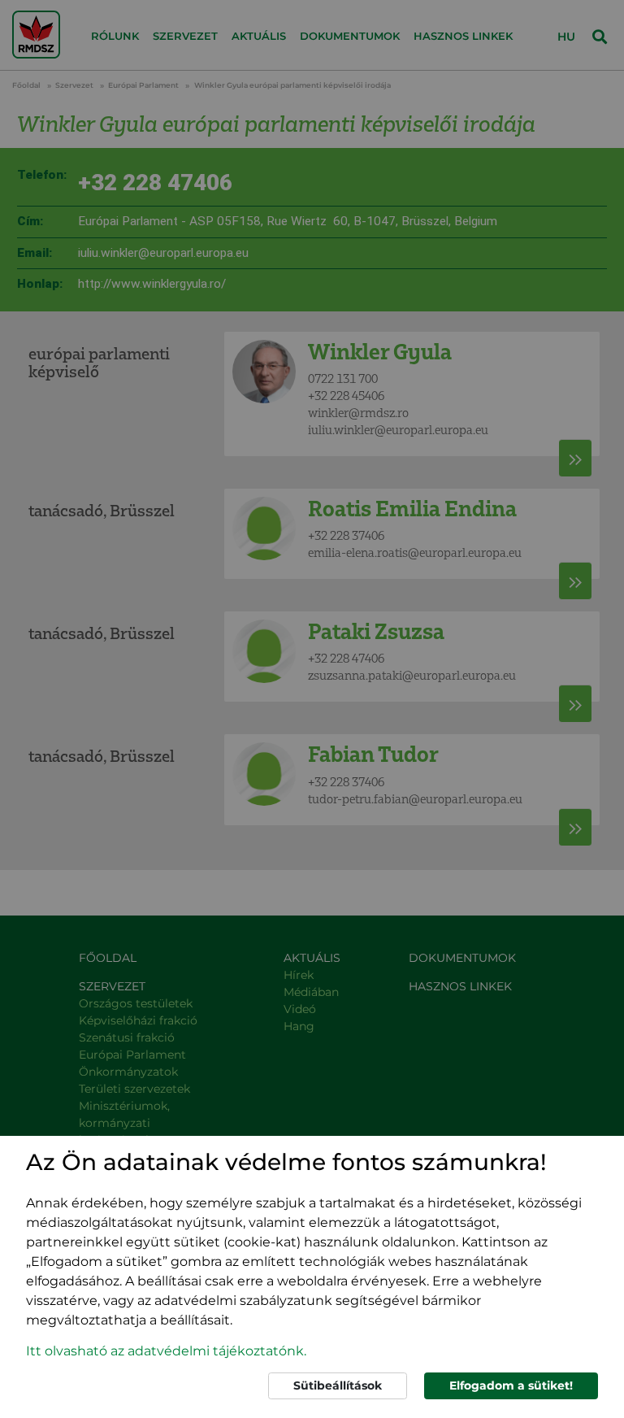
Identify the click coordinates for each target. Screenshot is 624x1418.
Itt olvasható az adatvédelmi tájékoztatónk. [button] (166, 1351)
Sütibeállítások (337, 1385)
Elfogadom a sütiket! (511, 1385)
